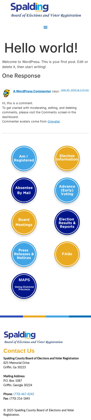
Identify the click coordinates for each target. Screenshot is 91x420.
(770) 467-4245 (24, 394)
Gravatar (54, 121)
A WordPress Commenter (32, 91)
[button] (45, 27)
